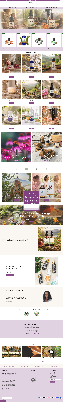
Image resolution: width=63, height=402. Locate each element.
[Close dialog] (38, 192)
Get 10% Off (31, 208)
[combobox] (31, 207)
